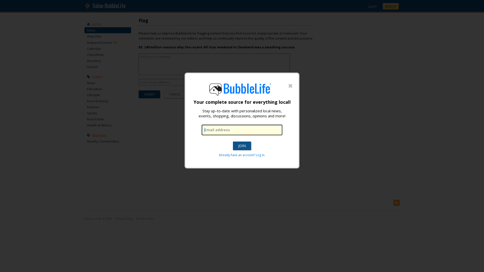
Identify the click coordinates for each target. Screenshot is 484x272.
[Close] (290, 86)
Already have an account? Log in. (242, 155)
